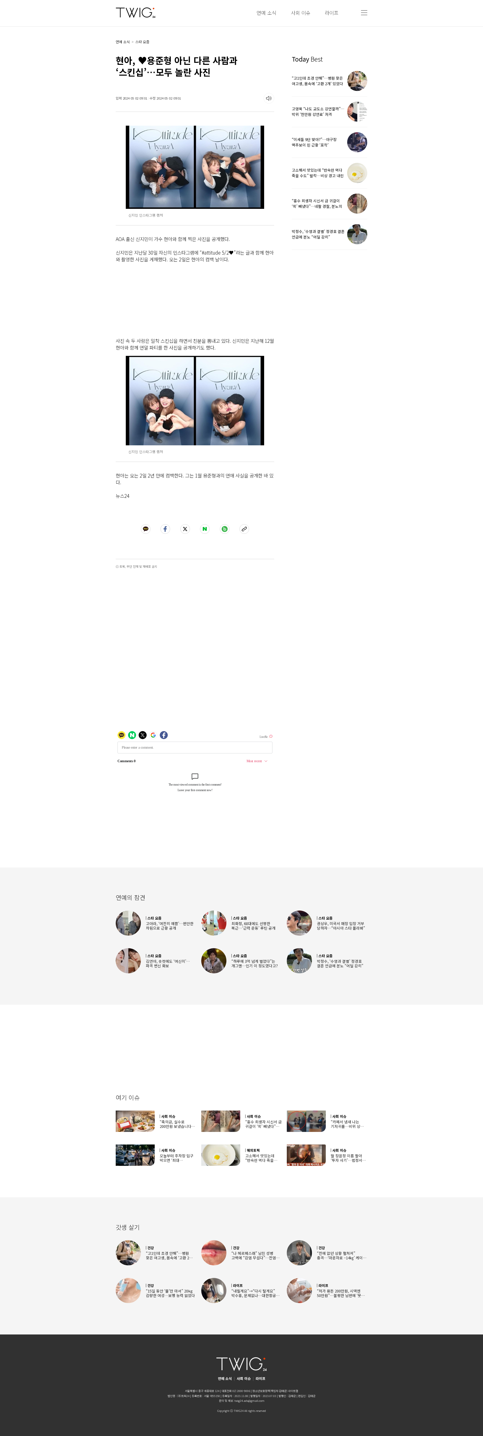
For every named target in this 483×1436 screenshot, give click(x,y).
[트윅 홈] (135, 12)
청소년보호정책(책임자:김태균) (269, 1391)
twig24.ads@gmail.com (249, 1401)
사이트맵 (293, 1391)
